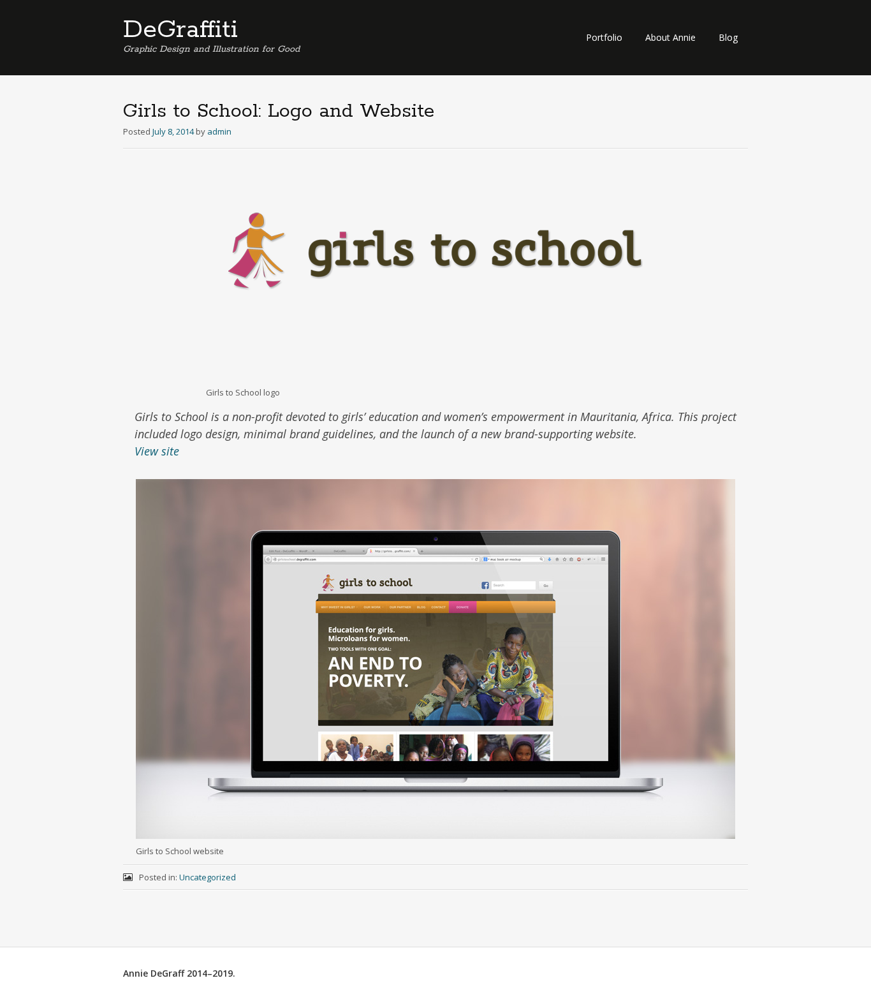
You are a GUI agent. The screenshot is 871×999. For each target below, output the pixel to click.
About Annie (670, 37)
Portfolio (604, 37)
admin (219, 131)
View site (157, 451)
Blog (728, 37)
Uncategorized (207, 877)
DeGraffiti (180, 30)
